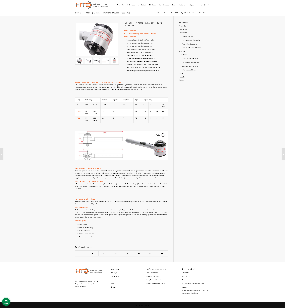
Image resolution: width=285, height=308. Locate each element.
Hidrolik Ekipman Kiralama (191, 62)
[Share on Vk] (139, 253)
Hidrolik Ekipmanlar (153, 276)
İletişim (181, 80)
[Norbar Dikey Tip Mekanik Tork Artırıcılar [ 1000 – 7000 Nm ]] (283, 154)
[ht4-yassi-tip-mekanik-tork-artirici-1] (97, 60)
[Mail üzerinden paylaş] (162, 253)
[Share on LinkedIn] (127, 253)
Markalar (182, 51)
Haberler (182, 77)
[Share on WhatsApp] (104, 253)
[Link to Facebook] (208, 4)
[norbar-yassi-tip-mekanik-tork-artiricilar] (105, 60)
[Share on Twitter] (92, 253)
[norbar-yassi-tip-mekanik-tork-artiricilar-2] (114, 60)
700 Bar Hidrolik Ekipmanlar (191, 40)
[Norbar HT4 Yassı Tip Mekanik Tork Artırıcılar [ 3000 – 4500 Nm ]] (97, 39)
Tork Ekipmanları (187, 36)
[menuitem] (120, 5)
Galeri (181, 73)
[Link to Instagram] (201, 4)
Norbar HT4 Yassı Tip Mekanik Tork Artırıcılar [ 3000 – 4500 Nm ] (102, 13)
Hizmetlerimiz (183, 55)
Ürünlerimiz (183, 33)
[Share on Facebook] (81, 253)
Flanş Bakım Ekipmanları (190, 44)
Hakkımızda (183, 29)
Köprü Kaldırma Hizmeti (190, 66)
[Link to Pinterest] (205, 4)
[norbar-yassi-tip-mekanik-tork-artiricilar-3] (88, 60)
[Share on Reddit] (150, 253)
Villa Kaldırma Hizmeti (189, 70)
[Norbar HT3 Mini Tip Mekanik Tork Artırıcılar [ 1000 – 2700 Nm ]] (1, 154)
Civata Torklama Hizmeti (190, 58)
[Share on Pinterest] (116, 253)
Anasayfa (182, 26)
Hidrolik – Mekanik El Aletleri (191, 48)
